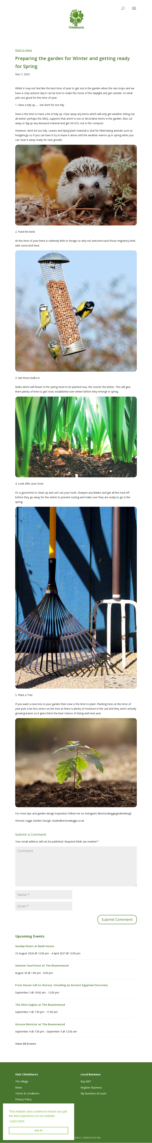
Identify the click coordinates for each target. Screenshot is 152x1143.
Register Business (91, 1087)
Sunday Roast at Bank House (34, 946)
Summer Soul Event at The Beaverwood (42, 965)
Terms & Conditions (27, 1093)
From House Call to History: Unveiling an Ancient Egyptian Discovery (61, 985)
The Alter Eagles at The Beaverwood (40, 1004)
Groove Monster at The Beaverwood (40, 1024)
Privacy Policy (23, 1099)
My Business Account (93, 1093)
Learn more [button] (16, 1120)
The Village (21, 1081)
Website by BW (92, 1137)
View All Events (25, 1043)
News (18, 1087)
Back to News (23, 50)
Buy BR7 (86, 1081)
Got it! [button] (39, 1130)
